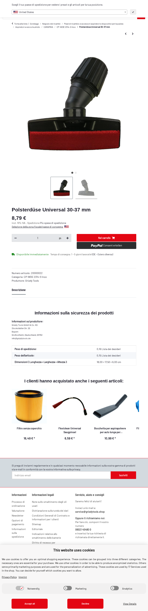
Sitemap (36, 524)
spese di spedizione (55, 222)
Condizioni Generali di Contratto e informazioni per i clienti (50, 517)
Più (42, 222)
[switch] (20, 588)
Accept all (30, 603)
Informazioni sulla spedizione (19, 532)
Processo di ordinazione (18, 503)
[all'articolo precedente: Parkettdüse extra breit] (125, 34)
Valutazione (18, 510)
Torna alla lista (20, 23)
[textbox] (69, 12)
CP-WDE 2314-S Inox (35, 276)
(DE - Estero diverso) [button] (102, 254)
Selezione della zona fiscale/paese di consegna (37, 226)
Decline (85, 603)
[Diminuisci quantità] (15, 238)
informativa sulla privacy (66, 469)
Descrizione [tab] (19, 290)
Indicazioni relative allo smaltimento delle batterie (46, 535)
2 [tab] (76, 173)
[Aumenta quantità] (67, 238)
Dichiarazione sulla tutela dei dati (50, 510)
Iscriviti (123, 475)
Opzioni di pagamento (18, 522)
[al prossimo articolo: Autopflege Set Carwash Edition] (132, 34)
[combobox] (69, 12)
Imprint (23, 577)
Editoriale (37, 529)
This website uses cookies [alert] (74, 550)
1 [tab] (72, 173)
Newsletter (17, 515)
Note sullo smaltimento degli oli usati (49, 503)
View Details (129, 603)
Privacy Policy (9, 577)
